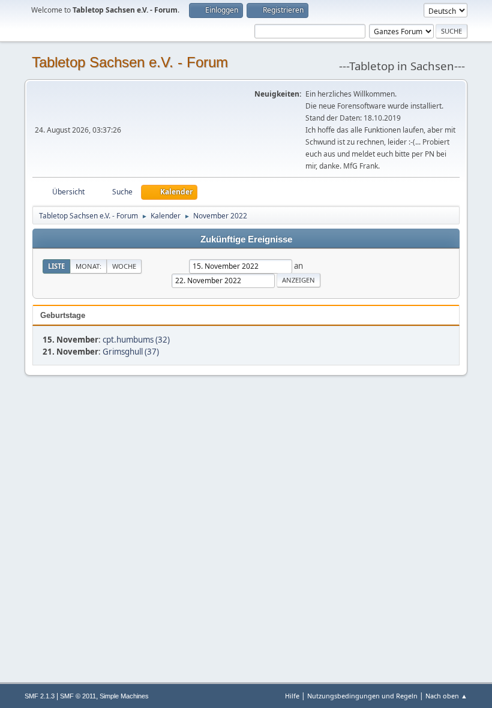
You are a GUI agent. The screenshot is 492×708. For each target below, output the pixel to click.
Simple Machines (124, 696)
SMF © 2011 (78, 696)
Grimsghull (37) (131, 351)
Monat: (88, 266)
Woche (124, 266)
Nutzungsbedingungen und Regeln (362, 695)
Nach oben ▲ (446, 695)
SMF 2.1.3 (40, 696)
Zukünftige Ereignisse (246, 239)
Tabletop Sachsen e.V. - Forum (130, 62)
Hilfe (292, 695)
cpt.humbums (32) (136, 339)
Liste (56, 266)
